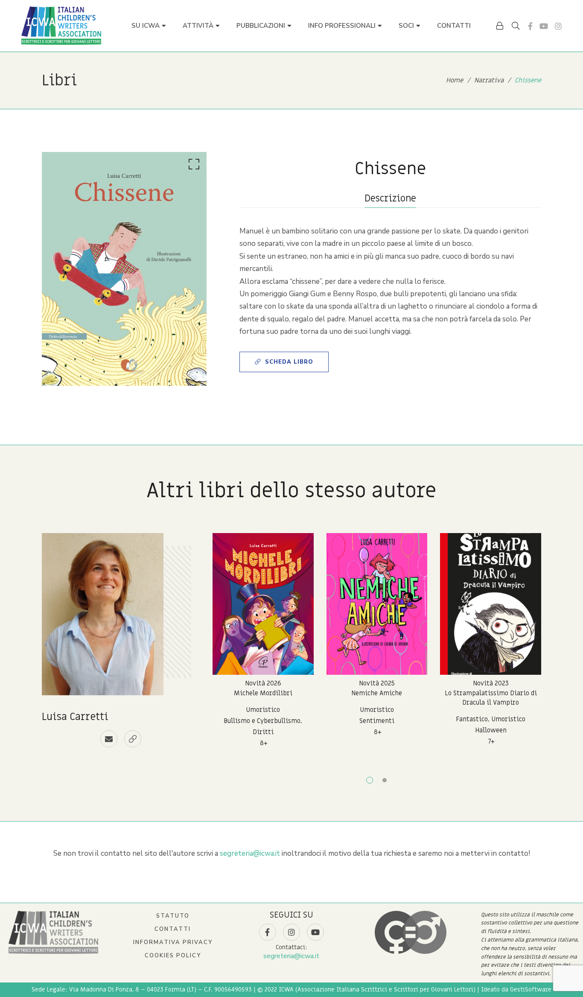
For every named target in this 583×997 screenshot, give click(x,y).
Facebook (530, 26)
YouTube (543, 26)
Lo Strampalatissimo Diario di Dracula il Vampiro (491, 698)
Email (108, 738)
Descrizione (390, 198)
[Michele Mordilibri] (263, 603)
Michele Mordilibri (263, 693)
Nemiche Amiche (376, 693)
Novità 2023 (491, 683)
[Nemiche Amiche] (377, 603)
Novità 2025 (377, 683)
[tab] (390, 198)
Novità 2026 (263, 683)
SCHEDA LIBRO (289, 362)
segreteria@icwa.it (250, 853)
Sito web (132, 738)
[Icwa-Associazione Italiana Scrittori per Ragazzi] (61, 25)
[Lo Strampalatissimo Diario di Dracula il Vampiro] (490, 603)
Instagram (558, 26)
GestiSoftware (530, 989)
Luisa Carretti (75, 716)
